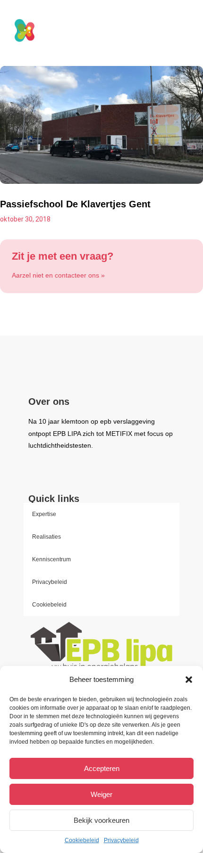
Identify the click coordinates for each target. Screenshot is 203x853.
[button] (189, 679)
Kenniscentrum (51, 559)
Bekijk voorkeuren (101, 820)
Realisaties (46, 536)
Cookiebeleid (82, 840)
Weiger (101, 794)
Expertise (44, 514)
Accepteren (101, 768)
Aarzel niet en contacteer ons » (58, 275)
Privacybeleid (121, 840)
